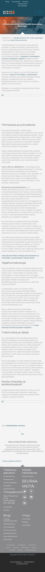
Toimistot (6, 510)
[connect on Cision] (24, 502)
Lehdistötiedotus (9, 476)
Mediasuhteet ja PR (21, 38)
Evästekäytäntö (29, 562)
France (8, 547)
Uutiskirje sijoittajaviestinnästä (10, 520)
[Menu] (39, 12)
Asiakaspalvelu (23, 5)
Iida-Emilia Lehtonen (19, 40)
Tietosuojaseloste (16, 562)
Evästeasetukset (22, 564)
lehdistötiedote (12, 426)
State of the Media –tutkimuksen (23, 75)
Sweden (20, 550)
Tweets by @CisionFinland (11, 461)
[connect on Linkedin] (24, 497)
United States (11, 545)
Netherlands (25, 547)
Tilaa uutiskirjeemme (10, 536)
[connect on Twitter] (24, 491)
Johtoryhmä (26, 525)
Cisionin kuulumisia (9, 530)
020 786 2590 (22, 6)
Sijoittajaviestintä (9, 489)
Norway (34, 547)
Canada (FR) (32, 545)
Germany (16, 547)
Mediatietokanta (27, 476)
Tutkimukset (7, 539)
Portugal (12, 550)
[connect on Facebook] (31, 491)
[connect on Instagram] (31, 497)
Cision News (26, 519)
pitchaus (21, 426)
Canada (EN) (21, 545)
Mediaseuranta (8, 479)
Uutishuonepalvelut (10, 482)
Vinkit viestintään (36, 38)
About (22, 442)
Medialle (25, 522)
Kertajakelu (7, 485)
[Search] (34, 12)
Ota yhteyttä (7, 507)
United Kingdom (30, 550)
